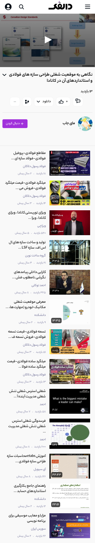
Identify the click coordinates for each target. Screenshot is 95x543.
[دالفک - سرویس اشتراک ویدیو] (64, 7)
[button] (47, 39)
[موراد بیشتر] (15, 101)
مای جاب (69, 123)
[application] (47, 40)
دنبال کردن (13, 123)
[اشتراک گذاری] (27, 101)
